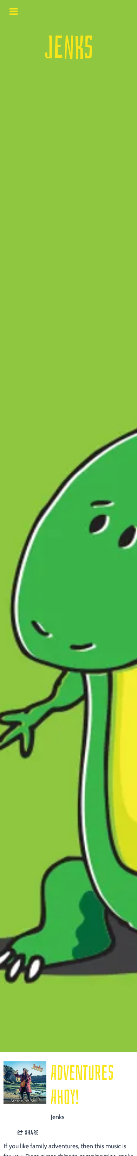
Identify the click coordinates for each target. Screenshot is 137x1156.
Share (32, 1133)
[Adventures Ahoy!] (25, 1082)
